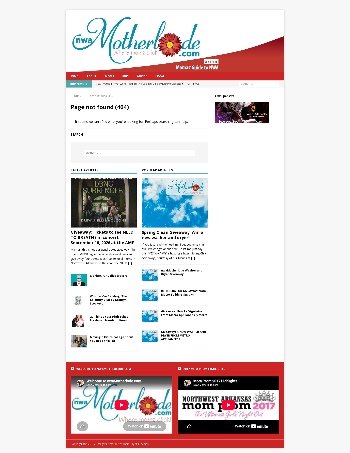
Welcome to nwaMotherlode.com (103, 369)
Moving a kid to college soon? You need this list (111, 339)
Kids (125, 76)
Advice (142, 76)
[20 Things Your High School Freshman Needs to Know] (79, 321)
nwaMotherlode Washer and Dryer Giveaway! (181, 272)
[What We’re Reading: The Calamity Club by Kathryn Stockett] (79, 300)
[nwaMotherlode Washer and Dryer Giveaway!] (150, 275)
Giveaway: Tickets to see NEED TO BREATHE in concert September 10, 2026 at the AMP (102, 237)
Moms (109, 76)
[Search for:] (259, 84)
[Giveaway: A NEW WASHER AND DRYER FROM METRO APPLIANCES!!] (150, 336)
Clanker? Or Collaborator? (108, 276)
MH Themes (141, 444)
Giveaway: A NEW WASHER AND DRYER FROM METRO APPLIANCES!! (183, 335)
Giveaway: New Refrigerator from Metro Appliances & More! (184, 313)
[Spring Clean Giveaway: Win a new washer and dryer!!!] (175, 203)
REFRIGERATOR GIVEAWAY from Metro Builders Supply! (183, 292)
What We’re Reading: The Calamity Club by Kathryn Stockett (108, 299)
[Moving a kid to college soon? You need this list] (79, 341)
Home (74, 76)
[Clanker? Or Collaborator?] (79, 280)
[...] (130, 263)
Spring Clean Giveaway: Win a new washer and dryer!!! (172, 235)
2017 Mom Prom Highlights (204, 369)
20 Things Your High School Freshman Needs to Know (109, 318)
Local (160, 76)
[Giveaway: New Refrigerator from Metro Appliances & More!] (150, 316)
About (91, 76)
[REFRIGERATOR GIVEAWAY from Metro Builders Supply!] (150, 295)
